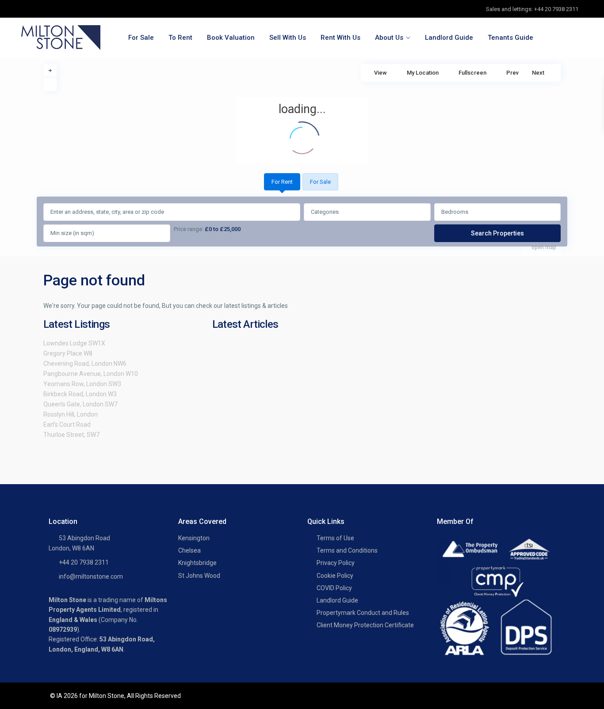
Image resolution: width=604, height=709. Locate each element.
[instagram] (85, 9)
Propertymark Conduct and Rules (363, 612)
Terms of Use (335, 538)
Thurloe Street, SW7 (71, 434)
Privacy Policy (336, 562)
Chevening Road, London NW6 (84, 363)
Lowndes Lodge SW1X (74, 343)
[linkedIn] (66, 9)
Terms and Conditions (347, 550)
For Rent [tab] (282, 181)
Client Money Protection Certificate (365, 625)
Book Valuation (231, 38)
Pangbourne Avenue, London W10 (90, 373)
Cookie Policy (335, 575)
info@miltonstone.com (91, 576)
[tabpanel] (302, 223)
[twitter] (48, 9)
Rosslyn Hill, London (70, 414)
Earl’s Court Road (67, 424)
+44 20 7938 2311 (84, 562)
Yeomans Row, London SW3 (82, 383)
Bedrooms (454, 212)
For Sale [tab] (320, 181)
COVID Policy (334, 587)
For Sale (141, 38)
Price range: (188, 229)
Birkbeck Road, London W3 (80, 394)
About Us (389, 38)
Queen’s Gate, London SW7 (80, 404)
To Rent (180, 38)
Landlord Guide (449, 38)
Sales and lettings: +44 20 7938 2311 (532, 9)
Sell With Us (287, 38)
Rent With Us (340, 38)
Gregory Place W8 (67, 353)
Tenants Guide (510, 38)
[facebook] (30, 9)
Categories (325, 212)
